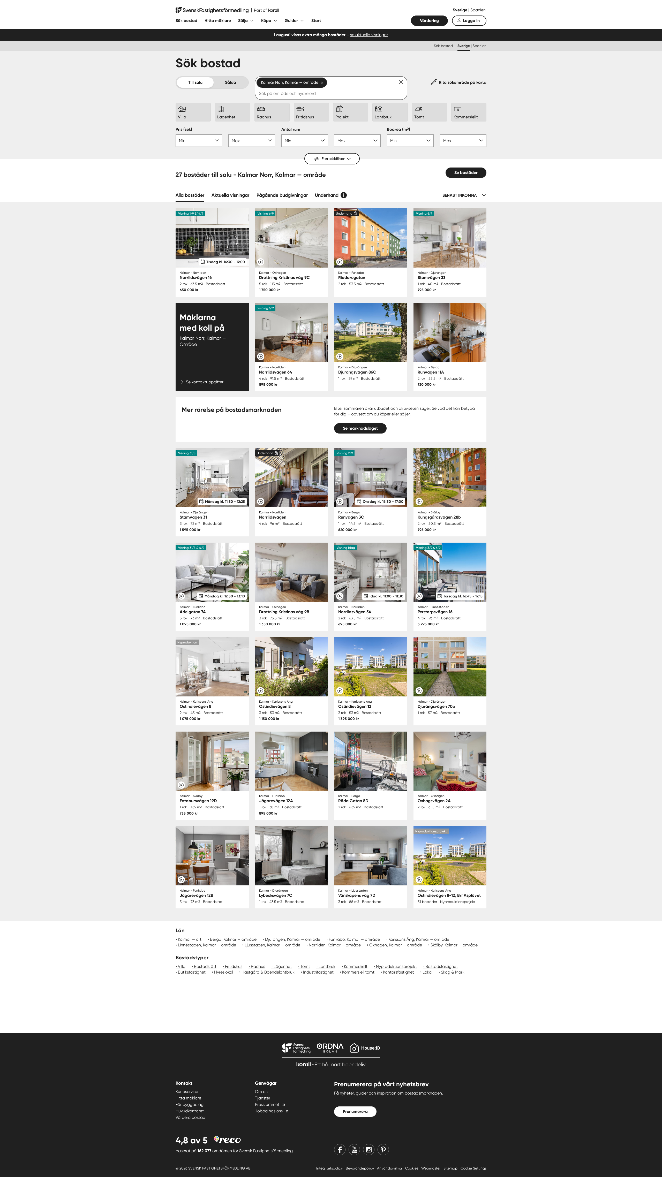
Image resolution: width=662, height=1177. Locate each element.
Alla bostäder (190, 195)
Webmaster (431, 1168)
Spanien (478, 9)
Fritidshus (233, 966)
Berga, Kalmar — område (233, 939)
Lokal (427, 972)
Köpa (266, 20)
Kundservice (187, 1091)
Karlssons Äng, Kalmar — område (418, 939)
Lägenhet (283, 966)
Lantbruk (327, 966)
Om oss (262, 1091)
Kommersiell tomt (358, 972)
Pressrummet (267, 1104)
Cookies (412, 1168)
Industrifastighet (318, 972)
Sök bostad (186, 20)
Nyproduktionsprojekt (396, 966)
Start (316, 20)
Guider (291, 20)
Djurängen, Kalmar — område (292, 939)
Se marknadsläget (360, 428)
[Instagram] (368, 1149)
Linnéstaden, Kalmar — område (207, 945)
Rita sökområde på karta (462, 82)
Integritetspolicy (330, 1168)
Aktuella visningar (230, 195)
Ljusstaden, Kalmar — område (272, 945)
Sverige (460, 9)
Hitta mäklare (218, 20)
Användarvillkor (390, 1168)
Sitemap (450, 1168)
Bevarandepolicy (360, 1168)
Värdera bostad (190, 1117)
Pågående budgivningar (282, 195)
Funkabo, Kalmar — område (354, 939)
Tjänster (262, 1098)
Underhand (326, 195)
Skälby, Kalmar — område (454, 945)
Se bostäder (466, 172)
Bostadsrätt (205, 966)
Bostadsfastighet (441, 966)
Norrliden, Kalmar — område (335, 945)
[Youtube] (354, 1149)
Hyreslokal (223, 972)
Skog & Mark (452, 972)
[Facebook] (339, 1149)
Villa (181, 966)
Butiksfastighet (192, 972)
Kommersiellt (355, 966)
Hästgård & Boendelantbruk (268, 972)
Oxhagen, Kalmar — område (395, 945)
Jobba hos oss (269, 1110)
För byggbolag (190, 1104)
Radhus (258, 966)
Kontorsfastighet (398, 972)
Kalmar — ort (189, 939)
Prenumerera (355, 1111)
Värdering (429, 20)
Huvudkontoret (190, 1110)
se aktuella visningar (369, 34)
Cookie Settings (473, 1168)
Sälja (243, 20)
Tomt (305, 966)
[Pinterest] (383, 1149)
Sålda (230, 82)
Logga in (471, 20)
